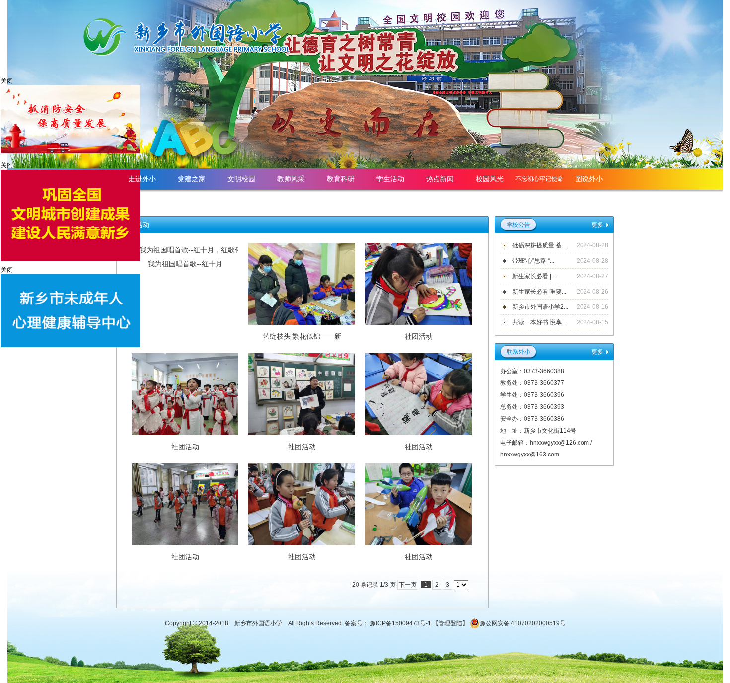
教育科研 (341, 179)
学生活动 (390, 179)
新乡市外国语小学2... (540, 307)
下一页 (408, 584)
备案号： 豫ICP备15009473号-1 (389, 623)
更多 (597, 224)
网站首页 (589, 200)
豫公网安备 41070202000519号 (523, 623)
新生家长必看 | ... (534, 276)
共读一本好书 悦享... (539, 322)
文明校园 (241, 179)
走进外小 (142, 179)
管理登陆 (450, 623)
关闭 (7, 80)
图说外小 (589, 179)
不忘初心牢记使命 (539, 178)
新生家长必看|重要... (539, 291)
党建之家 (192, 179)
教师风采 (291, 179)
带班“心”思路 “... (533, 260)
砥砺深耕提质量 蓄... (539, 245)
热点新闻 (440, 179)
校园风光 (490, 179)
